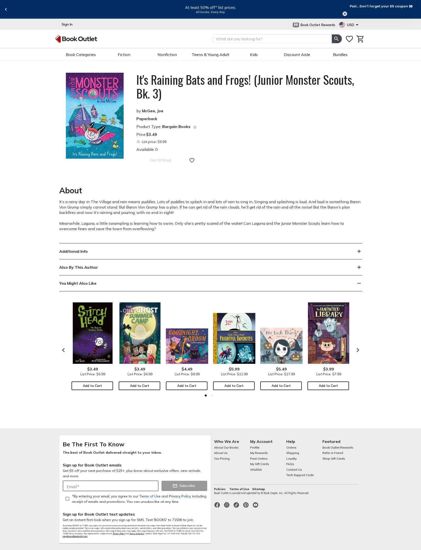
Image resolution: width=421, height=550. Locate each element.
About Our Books (226, 447)
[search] (337, 38)
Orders (291, 447)
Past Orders (259, 458)
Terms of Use (239, 489)
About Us (221, 453)
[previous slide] (6, 9)
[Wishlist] (349, 38)
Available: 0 (147, 149)
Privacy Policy (119, 533)
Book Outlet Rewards (337, 447)
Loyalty (291, 458)
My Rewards (259, 453)
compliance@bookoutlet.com (75, 536)
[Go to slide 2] (212, 395)
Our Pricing (222, 458)
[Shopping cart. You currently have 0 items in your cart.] (360, 38)
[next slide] (356, 350)
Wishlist (256, 469)
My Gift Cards (259, 464)
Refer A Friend (332, 453)
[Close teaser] (344, 13)
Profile (255, 447)
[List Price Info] (138, 142)
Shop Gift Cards (333, 458)
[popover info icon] (194, 127)
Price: (146, 134)
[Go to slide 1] (206, 395)
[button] (381, 6)
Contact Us (294, 469)
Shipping (292, 453)
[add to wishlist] (192, 160)
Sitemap (258, 489)
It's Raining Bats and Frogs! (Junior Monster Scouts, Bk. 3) (245, 86)
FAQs (290, 464)
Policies (220, 489)
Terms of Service (137, 533)
